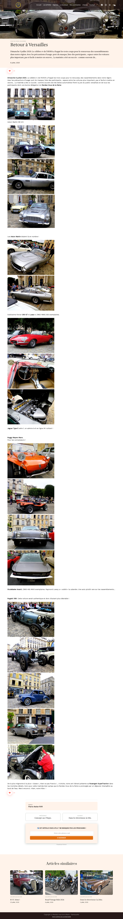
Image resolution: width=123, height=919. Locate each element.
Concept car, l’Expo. (42, 818)
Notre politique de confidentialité (61, 916)
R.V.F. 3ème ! (15, 900)
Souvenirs (23, 41)
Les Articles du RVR (16, 897)
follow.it (65, 844)
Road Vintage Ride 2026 (54, 900)
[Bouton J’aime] (9, 71)
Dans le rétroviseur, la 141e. (80, 818)
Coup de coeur (14, 41)
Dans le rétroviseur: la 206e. (91, 900)
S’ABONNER (61, 838)
